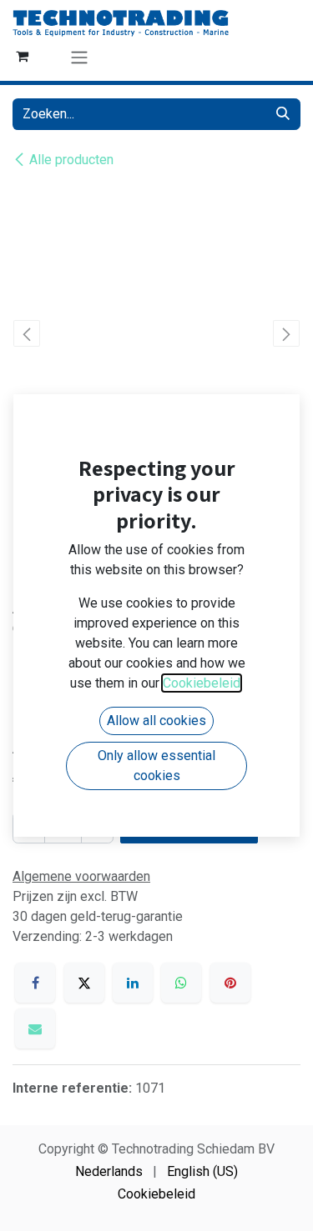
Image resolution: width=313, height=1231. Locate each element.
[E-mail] (35, 1028)
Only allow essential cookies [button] (156, 765)
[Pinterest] (230, 983)
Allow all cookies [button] (156, 720)
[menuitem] (109, 1171)
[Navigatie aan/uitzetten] (79, 57)
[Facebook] (35, 983)
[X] (84, 983)
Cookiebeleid (156, 1194)
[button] (27, 333)
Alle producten (71, 160)
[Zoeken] (282, 114)
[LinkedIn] (133, 983)
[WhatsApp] (181, 983)
